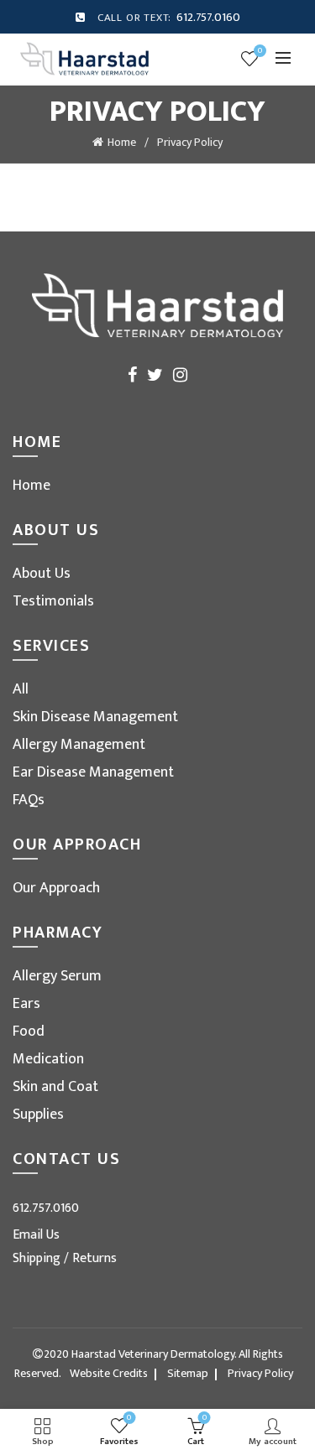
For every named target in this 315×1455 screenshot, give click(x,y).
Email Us (36, 1235)
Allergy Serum (57, 976)
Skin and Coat (55, 1086)
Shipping (38, 1258)
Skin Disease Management (95, 717)
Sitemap (187, 1373)
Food (29, 1031)
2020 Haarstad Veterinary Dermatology (139, 1354)
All (21, 689)
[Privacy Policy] (84, 58)
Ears (26, 1003)
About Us (42, 573)
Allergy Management (79, 744)
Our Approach (56, 888)
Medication (48, 1059)
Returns (94, 1258)
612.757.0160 (208, 17)
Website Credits (109, 1373)
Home (122, 142)
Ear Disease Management (93, 772)
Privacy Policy (260, 1373)
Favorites (260, 51)
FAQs (29, 800)
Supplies (38, 1114)
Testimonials (53, 601)
